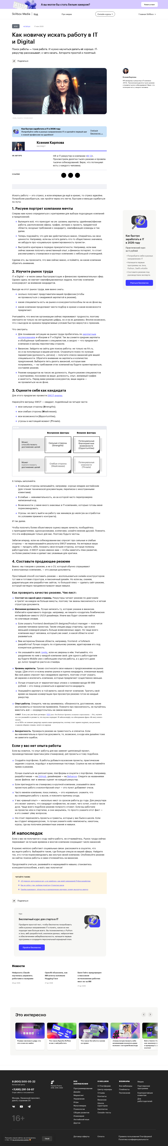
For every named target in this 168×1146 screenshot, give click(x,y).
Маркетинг (79, 1094)
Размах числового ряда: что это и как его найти (29, 1042)
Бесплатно (103, 1108)
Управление (79, 1098)
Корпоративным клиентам (145, 1093)
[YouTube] (21, 1106)
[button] (143, 1014)
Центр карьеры (105, 1089)
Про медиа (67, 14)
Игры (76, 1101)
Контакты (102, 1095)
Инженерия (79, 1115)
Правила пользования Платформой (135, 1136)
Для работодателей (144, 1099)
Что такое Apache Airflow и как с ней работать (60, 1042)
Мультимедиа (80, 1105)
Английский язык (81, 1119)
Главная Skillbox (146, 14)
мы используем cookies (20, 1139)
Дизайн (77, 1091)
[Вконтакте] (13, 1106)
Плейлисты (124, 1089)
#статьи (26, 26)
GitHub (42, 776)
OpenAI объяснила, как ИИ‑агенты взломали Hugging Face (56, 975)
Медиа (140, 1081)
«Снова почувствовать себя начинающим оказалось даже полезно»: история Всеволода (125, 1043)
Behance (72, 776)
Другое (77, 1122)
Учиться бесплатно (139, 283)
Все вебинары (125, 1085)
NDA (48, 714)
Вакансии (102, 1099)
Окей (47, 1139)
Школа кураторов (102, 1104)
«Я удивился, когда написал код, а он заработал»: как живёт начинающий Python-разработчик (56, 881)
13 (91, 156)
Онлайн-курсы (104, 13)
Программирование (83, 1088)
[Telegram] (29, 1106)
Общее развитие (81, 1112)
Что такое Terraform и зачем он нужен (93, 1042)
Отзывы (101, 1092)
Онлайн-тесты (104, 1112)
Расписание (124, 1092)
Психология (79, 1108)
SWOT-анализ (55, 395)
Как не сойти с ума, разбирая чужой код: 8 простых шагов (42, 885)
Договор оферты (81, 1136)
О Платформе (104, 1085)
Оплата (100, 1136)
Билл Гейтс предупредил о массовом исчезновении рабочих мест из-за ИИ (89, 977)
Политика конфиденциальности (133, 1139)
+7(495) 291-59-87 (23, 1089)
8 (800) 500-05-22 (23, 1081)
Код (16, 26)
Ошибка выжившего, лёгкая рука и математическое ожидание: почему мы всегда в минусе (54, 889)
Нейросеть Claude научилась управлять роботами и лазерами (22, 975)
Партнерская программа (143, 1087)
